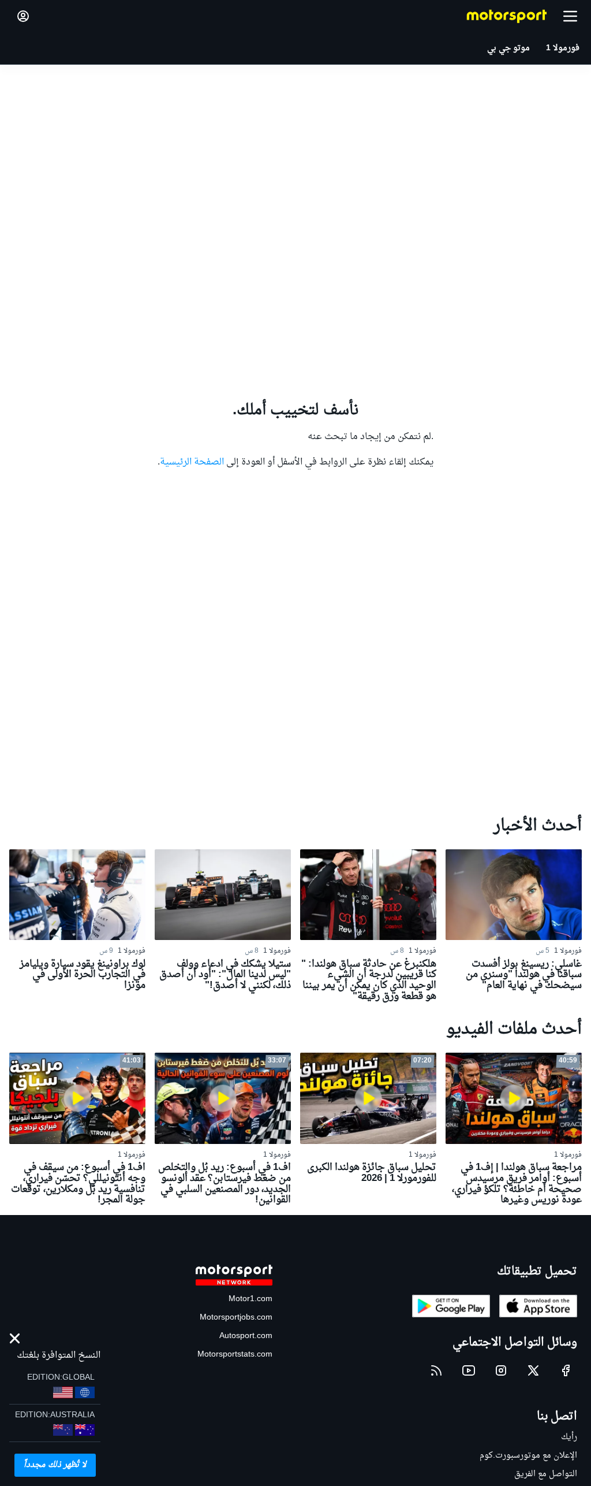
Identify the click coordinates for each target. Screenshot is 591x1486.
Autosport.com (245, 1336)
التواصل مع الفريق (545, 1474)
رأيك (569, 1437)
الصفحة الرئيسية (192, 462)
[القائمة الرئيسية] (570, 16)
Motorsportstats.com (234, 1354)
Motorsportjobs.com (236, 1317)
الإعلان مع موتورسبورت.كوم (528, 1455)
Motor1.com (250, 1299)
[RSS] (436, 1370)
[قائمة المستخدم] (23, 16)
